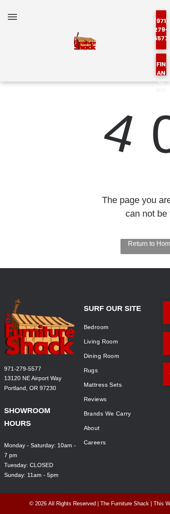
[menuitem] (120, 327)
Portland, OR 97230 (30, 388)
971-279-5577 (22, 368)
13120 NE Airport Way (32, 378)
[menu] (12, 17)
